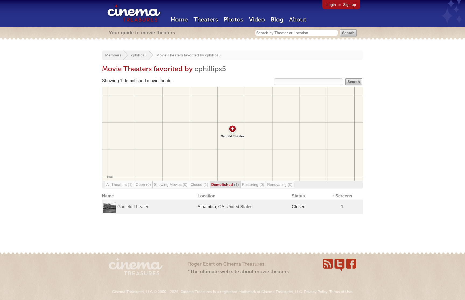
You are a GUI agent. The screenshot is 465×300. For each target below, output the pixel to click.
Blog (277, 19)
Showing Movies (171, 184)
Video (257, 19)
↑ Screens (342, 196)
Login (331, 4)
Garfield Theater (132, 206)
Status (298, 196)
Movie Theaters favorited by (180, 55)
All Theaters (119, 184)
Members (113, 55)
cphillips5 (139, 55)
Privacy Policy (315, 292)
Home (179, 19)
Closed (199, 184)
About (297, 19)
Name (108, 196)
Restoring (253, 184)
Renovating (280, 184)
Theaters (205, 19)
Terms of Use (340, 292)
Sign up (349, 4)
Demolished (225, 184)
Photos (233, 19)
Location (207, 196)
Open (143, 184)
